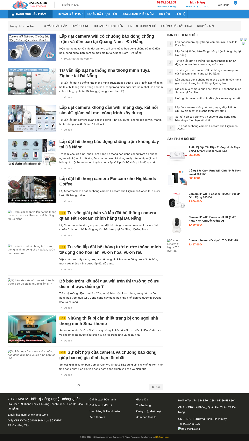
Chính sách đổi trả (100, 405)
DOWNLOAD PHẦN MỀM (138, 14)
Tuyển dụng (143, 405)
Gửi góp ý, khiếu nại (148, 411)
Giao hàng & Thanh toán (104, 411)
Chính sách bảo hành (102, 399)
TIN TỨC (164, 14)
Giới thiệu (142, 399)
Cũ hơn (156, 387)
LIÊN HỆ (180, 14)
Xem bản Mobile (146, 416)
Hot (62, 213)
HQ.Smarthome (162, 437)
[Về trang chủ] (30, 5)
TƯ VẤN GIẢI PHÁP (69, 14)
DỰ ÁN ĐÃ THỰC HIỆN (102, 14)
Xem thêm (96, 416)
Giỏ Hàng (227, 3)
